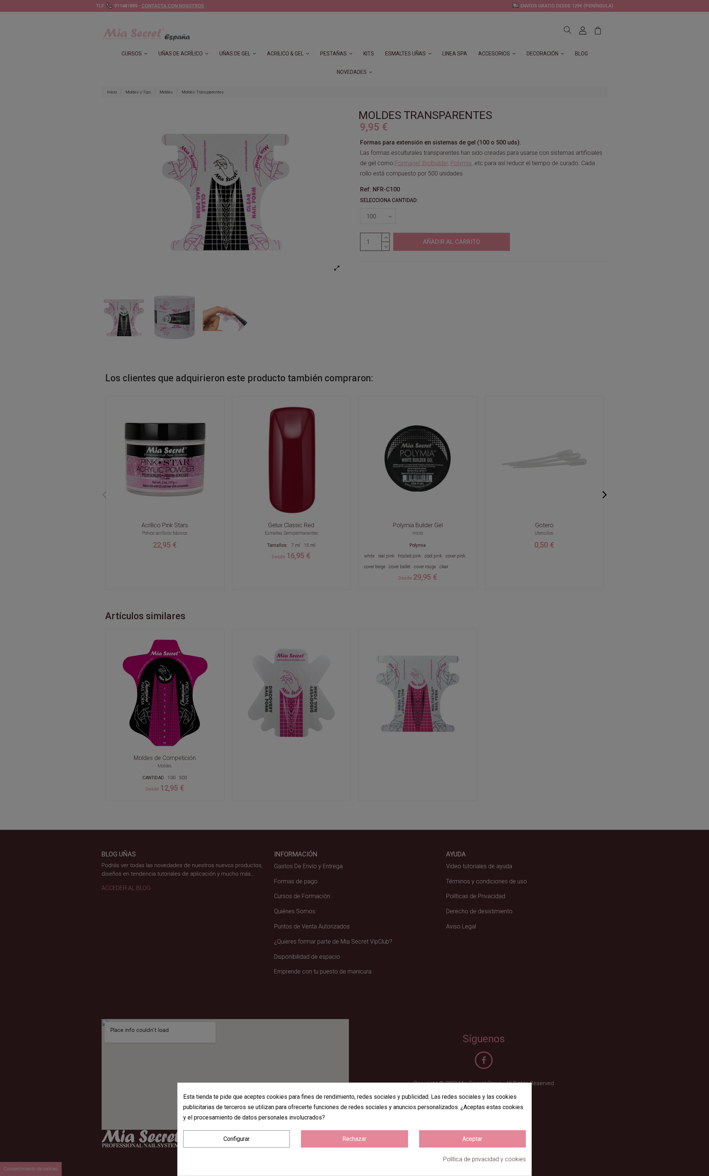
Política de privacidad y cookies (484, 1159)
